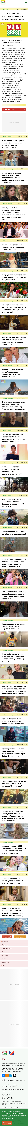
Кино (3, 952)
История (5, 955)
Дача (3, 965)
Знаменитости (7, 948)
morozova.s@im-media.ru (14, 1109)
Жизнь (6, 9)
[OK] (7, 1075)
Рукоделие (5, 962)
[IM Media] (11, 1053)
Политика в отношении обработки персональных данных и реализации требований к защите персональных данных (13, 1113)
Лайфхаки (5, 941)
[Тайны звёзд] (2, 9)
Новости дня (8, 555)
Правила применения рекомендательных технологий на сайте (12, 1117)
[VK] (3, 1075)
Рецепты (5, 945)
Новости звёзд (8, 136)
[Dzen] (14, 1075)
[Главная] (4, 1053)
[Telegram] (10, 1075)
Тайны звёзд (3, 2)
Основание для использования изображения (13, 1123)
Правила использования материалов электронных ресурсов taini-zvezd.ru (11, 1120)
